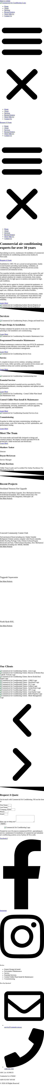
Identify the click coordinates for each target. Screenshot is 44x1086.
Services (7, 10)
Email (2, 814)
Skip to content (5, 1)
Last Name (4, 807)
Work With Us (9, 14)
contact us (5, 801)
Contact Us (8, 16)
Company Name (6, 809)
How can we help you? (8, 821)
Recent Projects (9, 12)
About (6, 8)
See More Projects (6, 498)
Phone (2, 812)
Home (6, 6)
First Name (4, 805)
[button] (22, 63)
